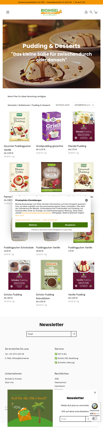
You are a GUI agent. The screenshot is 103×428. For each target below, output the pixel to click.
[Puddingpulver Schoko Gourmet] (83, 177)
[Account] (86, 12)
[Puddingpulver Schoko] (51, 177)
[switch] (94, 418)
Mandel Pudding (77, 146)
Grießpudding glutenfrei (49, 146)
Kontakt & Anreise (13, 378)
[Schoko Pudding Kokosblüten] (51, 274)
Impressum (60, 386)
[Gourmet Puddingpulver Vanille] (19, 126)
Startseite (12, 105)
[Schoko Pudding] (19, 274)
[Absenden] (88, 419)
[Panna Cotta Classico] (19, 177)
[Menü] (8, 12)
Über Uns (9, 382)
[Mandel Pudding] (83, 126)
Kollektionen (24, 105)
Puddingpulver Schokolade (19, 247)
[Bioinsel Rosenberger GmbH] (51, 12)
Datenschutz (60, 382)
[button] (91, 12)
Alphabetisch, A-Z (82, 105)
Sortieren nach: (63, 105)
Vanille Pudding (76, 294)
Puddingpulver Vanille (48, 247)
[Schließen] (95, 393)
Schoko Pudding (13, 294)
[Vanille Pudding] (83, 274)
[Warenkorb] (96, 12)
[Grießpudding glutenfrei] (51, 126)
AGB (57, 378)
